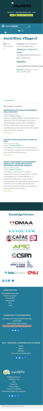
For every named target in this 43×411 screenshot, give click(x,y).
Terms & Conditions (13, 389)
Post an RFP (10, 298)
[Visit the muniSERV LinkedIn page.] (19, 30)
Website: (21, 61)
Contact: (20, 44)
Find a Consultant (10, 296)
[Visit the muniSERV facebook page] (21, 33)
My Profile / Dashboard (25, 15)
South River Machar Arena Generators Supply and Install (20, 140)
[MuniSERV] (21, 5)
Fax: (18, 58)
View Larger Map (9, 100)
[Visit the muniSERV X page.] (22, 30)
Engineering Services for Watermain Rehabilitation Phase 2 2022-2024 (20, 111)
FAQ (10, 303)
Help (33, 12)
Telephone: (21, 49)
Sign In (21, 348)
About (21, 346)
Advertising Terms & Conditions (14, 391)
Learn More (8, 133)
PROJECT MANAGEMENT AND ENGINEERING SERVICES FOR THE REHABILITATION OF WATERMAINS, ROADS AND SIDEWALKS (20, 163)
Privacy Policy (14, 386)
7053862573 (32, 49)
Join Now (21, 351)
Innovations (10, 300)
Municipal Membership (23, 12)
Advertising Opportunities (17, 323)
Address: (20, 69)
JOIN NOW (17, 321)
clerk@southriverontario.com (29, 55)
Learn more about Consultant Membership (16, 326)
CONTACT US (13, 379)
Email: (19, 52)
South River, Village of (15, 116)
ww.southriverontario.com (30, 65)
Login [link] (12, 15)
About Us (10, 12)
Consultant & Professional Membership (17, 319)
